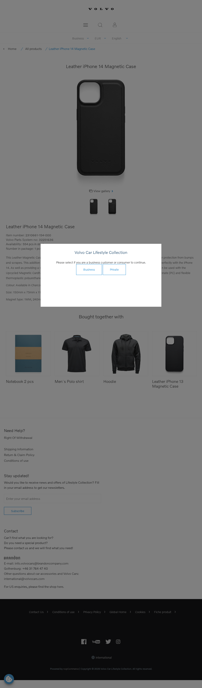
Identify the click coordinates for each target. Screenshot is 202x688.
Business (89, 269)
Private (114, 269)
